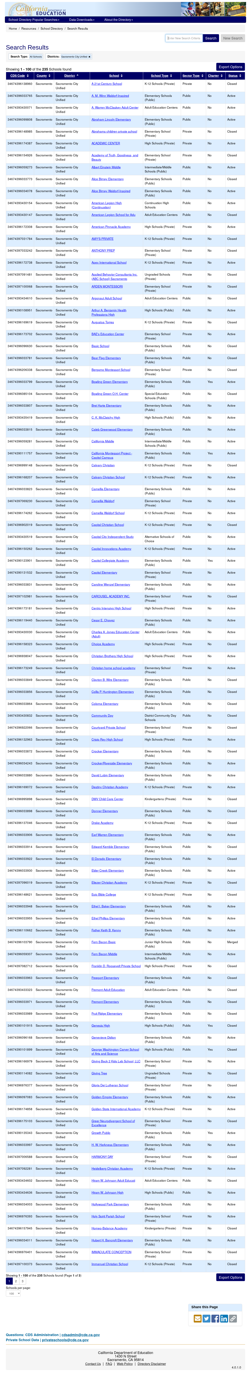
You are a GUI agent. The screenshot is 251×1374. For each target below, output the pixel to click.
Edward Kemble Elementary (110, 846)
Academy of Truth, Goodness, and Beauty (115, 157)
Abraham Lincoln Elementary (111, 119)
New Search (233, 37)
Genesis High (101, 1025)
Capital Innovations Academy (111, 548)
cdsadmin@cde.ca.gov (81, 1334)
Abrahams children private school (114, 131)
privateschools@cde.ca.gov (65, 1339)
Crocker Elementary (105, 751)
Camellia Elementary (106, 489)
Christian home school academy (114, 668)
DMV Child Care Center (107, 799)
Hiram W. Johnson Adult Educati (113, 1180)
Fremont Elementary (105, 1001)
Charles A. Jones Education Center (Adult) (115, 634)
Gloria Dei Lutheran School (110, 1085)
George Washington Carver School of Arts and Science (115, 1051)
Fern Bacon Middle (104, 954)
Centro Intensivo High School (111, 608)
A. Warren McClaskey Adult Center (115, 107)
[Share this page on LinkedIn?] (224, 1318)
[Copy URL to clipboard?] (233, 1318)
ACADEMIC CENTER (106, 143)
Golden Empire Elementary (110, 1097)
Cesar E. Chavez (103, 620)
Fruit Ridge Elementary (107, 1013)
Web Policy (125, 1363)
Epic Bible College (104, 894)
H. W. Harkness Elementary (110, 1144)
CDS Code (17, 75)
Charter (213, 75)
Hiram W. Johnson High (108, 1192)
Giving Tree (99, 1073)
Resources (28, 28)
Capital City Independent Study (113, 536)
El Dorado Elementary (106, 858)
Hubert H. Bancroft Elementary (112, 1240)
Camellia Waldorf (103, 501)
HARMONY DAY (102, 1156)
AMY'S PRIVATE (103, 238)
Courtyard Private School (109, 727)
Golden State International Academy (116, 1109)
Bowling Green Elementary (110, 381)
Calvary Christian (103, 465)
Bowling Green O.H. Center (110, 393)
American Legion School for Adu (114, 214)
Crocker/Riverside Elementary (112, 763)
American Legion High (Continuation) (107, 205)
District (69, 75)
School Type (159, 75)
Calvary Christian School (108, 477)
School (114, 75)
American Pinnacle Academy (111, 226)
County (42, 75)
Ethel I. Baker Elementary (109, 906)
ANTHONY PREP (103, 250)
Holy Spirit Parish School (108, 1216)
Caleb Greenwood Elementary (112, 429)
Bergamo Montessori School (111, 369)
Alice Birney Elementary (108, 179)
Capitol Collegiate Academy (110, 560)
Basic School (100, 346)
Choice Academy (103, 644)
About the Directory (117, 19)
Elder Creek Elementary (108, 870)
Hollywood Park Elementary (110, 1204)
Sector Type (191, 75)
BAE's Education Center (108, 334)
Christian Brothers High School (112, 656)
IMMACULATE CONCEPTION (111, 1252)
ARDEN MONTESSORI (107, 286)
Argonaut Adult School (107, 298)
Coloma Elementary (105, 703)
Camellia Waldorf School (108, 513)
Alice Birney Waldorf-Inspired (111, 191)
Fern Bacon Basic (104, 942)
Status (233, 75)
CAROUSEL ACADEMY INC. (111, 596)
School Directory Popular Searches (32, 19)
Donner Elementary (105, 811)
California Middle (103, 441)
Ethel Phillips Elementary (108, 918)
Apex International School (109, 262)
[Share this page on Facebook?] (215, 1318)
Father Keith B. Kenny (106, 930)
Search (210, 37)
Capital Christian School (108, 524)
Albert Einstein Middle (106, 167)
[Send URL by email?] (198, 1318)
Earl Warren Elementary (108, 834)
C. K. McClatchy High (106, 417)
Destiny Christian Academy (110, 787)
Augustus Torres (103, 322)
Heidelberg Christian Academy (112, 1168)
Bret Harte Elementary (107, 405)
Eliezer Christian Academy (109, 882)
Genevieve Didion (104, 1037)
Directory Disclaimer (152, 1363)
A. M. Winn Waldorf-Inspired (110, 95)
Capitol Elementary (104, 572)
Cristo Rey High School (107, 739)
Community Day (102, 715)
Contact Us (93, 1363)
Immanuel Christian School (110, 1264)
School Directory (52, 28)
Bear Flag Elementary (106, 358)
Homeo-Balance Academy (109, 1228)
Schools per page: (18, 1288)
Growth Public (101, 1132)
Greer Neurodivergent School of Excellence (113, 1123)
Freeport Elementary (105, 977)
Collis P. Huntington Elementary (113, 691)
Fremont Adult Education (108, 989)
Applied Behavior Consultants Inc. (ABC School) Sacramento (114, 276)
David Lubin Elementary (108, 775)
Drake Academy (103, 822)
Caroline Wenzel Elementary (111, 584)
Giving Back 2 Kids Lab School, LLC (116, 1061)
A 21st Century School (107, 83)
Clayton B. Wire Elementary (110, 679)
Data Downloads (81, 19)
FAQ (109, 1363)
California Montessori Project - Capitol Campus (112, 455)
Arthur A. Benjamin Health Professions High (109, 312)
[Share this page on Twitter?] (207, 1318)
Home (13, 28)
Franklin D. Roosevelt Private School (116, 966)
